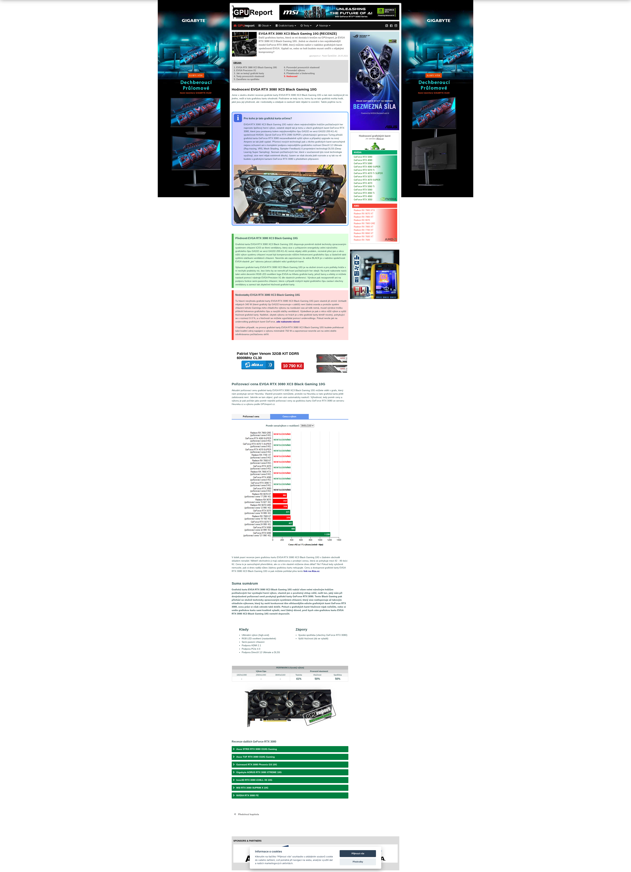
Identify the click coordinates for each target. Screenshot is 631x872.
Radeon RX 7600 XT (363, 236)
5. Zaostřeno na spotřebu (246, 79)
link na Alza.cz (311, 571)
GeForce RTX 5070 (363, 176)
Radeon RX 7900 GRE (364, 223)
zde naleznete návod (288, 321)
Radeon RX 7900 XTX (364, 210)
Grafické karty (286, 25)
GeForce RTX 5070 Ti (364, 170)
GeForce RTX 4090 (363, 160)
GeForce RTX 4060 (363, 196)
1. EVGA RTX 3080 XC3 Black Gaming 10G (255, 67)
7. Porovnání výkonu (294, 70)
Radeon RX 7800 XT (363, 226)
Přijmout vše (357, 853)
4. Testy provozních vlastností (249, 76)
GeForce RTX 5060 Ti (364, 186)
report (246, 25)
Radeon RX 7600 (362, 240)
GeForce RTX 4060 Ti (364, 193)
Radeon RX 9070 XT (363, 213)
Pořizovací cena (251, 416)
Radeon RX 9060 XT (363, 233)
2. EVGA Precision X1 (245, 70)
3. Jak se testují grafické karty (249, 73)
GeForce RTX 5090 (363, 157)
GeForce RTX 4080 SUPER (367, 166)
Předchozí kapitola (248, 814)
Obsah (265, 25)
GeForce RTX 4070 (363, 183)
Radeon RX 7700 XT (363, 230)
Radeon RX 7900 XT (363, 217)
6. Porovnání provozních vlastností (302, 67)
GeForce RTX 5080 (363, 163)
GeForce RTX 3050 (363, 199)
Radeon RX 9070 (362, 220)
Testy (306, 25)
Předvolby (358, 861)
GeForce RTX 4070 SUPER (367, 180)
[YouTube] (396, 25)
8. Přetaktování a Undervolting (299, 73)
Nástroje (323, 25)
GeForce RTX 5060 (363, 190)
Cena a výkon (289, 416)
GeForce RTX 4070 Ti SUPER (368, 173)
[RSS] (387, 25)
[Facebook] (391, 25)
